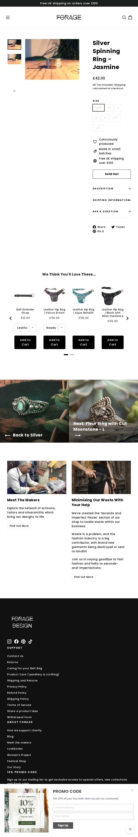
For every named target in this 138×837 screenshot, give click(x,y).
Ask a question (106, 211)
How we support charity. (24, 730)
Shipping (120, 84)
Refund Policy (17, 693)
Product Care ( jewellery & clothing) (33, 674)
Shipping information (111, 200)
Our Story (14, 767)
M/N (98, 108)
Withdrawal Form (19, 717)
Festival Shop (16, 761)
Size (96, 100)
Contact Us (15, 656)
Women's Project (19, 755)
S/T (115, 118)
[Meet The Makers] (36, 477)
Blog (10, 736)
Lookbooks (15, 748)
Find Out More (19, 526)
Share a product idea (22, 711)
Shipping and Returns (22, 680)
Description (103, 188)
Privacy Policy (17, 686)
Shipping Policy (18, 699)
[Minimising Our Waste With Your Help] (101, 477)
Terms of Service (19, 705)
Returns (12, 662)
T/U (98, 128)
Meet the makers (19, 742)
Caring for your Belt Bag (24, 668)
